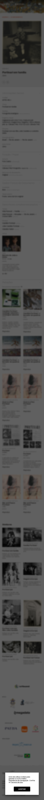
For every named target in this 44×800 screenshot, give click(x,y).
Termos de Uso (17, 782)
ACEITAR (22, 789)
